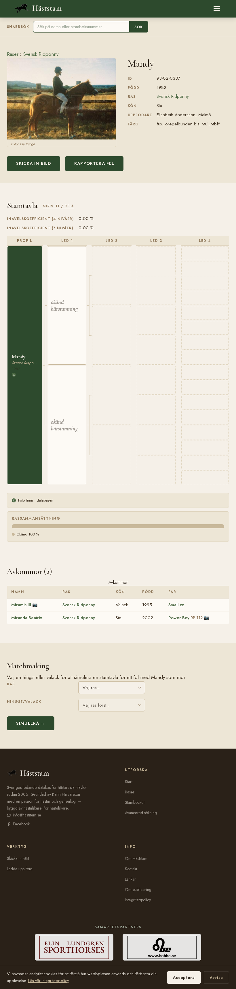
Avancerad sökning (141, 813)
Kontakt (131, 869)
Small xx (176, 605)
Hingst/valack (24, 701)
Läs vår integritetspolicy (48, 981)
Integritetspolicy (138, 900)
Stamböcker (135, 802)
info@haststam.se (27, 815)
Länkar (130, 879)
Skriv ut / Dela (58, 206)
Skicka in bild (33, 163)
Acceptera (184, 977)
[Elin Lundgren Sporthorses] (74, 947)
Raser (12, 54)
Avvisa (216, 977)
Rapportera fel (94, 163)
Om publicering (138, 889)
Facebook (21, 824)
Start (128, 782)
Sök (138, 27)
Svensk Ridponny (40, 54)
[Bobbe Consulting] (162, 947)
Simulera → (30, 723)
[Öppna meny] (216, 8)
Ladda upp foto (19, 869)
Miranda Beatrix (26, 618)
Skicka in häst (18, 858)
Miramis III (21, 605)
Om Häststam (136, 858)
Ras (11, 684)
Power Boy (185, 618)
